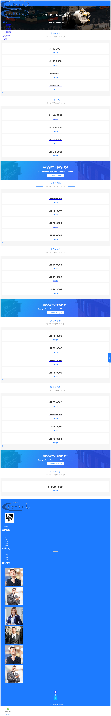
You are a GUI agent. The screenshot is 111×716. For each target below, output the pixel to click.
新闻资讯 (8, 35)
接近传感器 (8, 29)
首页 (4, 21)
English (5, 39)
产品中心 (5, 22)
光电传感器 (8, 27)
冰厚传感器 (8, 24)
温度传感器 (8, 28)
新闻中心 (5, 34)
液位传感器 (8, 31)
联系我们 (5, 38)
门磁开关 (8, 25)
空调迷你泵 (8, 32)
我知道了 (8, 714)
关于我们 (5, 36)
